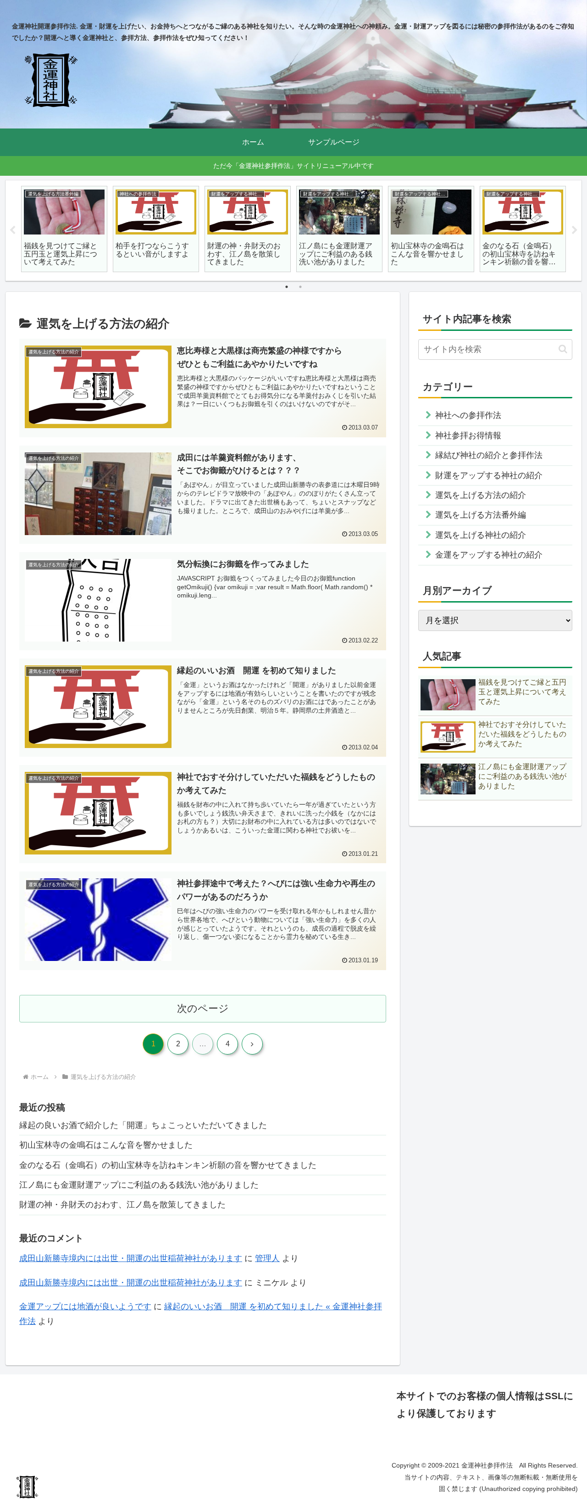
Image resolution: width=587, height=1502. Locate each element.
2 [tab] (300, 286)
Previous (12, 230)
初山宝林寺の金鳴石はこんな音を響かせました (106, 1145)
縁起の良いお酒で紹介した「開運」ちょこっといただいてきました (143, 1125)
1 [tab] (286, 286)
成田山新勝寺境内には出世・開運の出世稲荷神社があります (130, 1258)
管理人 (267, 1258)
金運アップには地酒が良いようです (85, 1306)
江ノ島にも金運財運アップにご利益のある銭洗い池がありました (139, 1184)
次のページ (203, 1008)
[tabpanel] (64, 229)
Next (574, 230)
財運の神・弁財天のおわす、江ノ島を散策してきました (122, 1204)
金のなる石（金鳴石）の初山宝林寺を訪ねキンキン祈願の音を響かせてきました (167, 1165)
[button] (563, 349)
